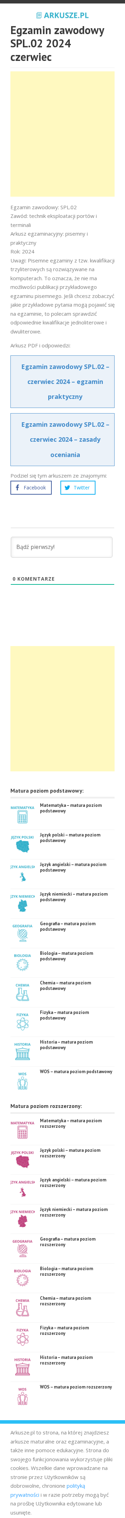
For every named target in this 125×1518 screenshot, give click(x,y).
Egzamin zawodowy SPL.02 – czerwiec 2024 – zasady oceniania (65, 439)
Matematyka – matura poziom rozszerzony (71, 1123)
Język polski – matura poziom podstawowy (70, 837)
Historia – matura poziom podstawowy (66, 1045)
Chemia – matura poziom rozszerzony (65, 1301)
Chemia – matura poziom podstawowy (65, 985)
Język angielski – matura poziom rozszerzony (73, 1182)
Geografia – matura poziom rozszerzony (67, 1242)
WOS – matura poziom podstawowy (76, 1072)
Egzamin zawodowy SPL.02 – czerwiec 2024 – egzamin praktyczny (65, 381)
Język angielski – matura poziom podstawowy (73, 867)
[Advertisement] (62, 134)
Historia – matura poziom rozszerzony (66, 1360)
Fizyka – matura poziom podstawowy (64, 1015)
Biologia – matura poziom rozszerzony (66, 1271)
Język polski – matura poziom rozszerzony (70, 1153)
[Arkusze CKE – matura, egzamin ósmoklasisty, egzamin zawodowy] (62, 14)
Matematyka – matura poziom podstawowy (71, 808)
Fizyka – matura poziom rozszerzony (64, 1330)
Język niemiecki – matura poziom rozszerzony (74, 1212)
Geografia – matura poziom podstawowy (67, 926)
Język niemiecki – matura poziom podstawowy (74, 897)
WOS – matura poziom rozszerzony (76, 1387)
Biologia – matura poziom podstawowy (66, 956)
